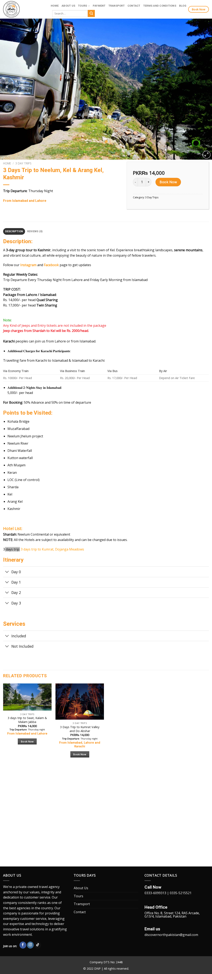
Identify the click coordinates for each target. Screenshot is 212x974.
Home (55, 5)
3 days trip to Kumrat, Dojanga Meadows (52, 549)
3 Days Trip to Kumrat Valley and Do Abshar (79, 729)
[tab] (14, 231)
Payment (99, 5)
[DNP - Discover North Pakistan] (24, 9)
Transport (116, 5)
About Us (68, 5)
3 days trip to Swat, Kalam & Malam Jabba (27, 720)
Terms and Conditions (159, 5)
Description (14, 231)
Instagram (28, 265)
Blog (182, 5)
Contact (134, 5)
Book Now (168, 182)
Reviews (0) (35, 231)
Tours (82, 5)
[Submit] (91, 13)
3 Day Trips (23, 163)
